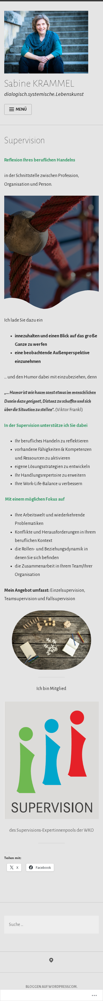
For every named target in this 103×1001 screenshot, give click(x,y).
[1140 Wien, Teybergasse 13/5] (51, 961)
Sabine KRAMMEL (39, 83)
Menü (21, 109)
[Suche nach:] (51, 925)
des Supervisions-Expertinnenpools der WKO (51, 830)
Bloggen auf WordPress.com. (51, 987)
